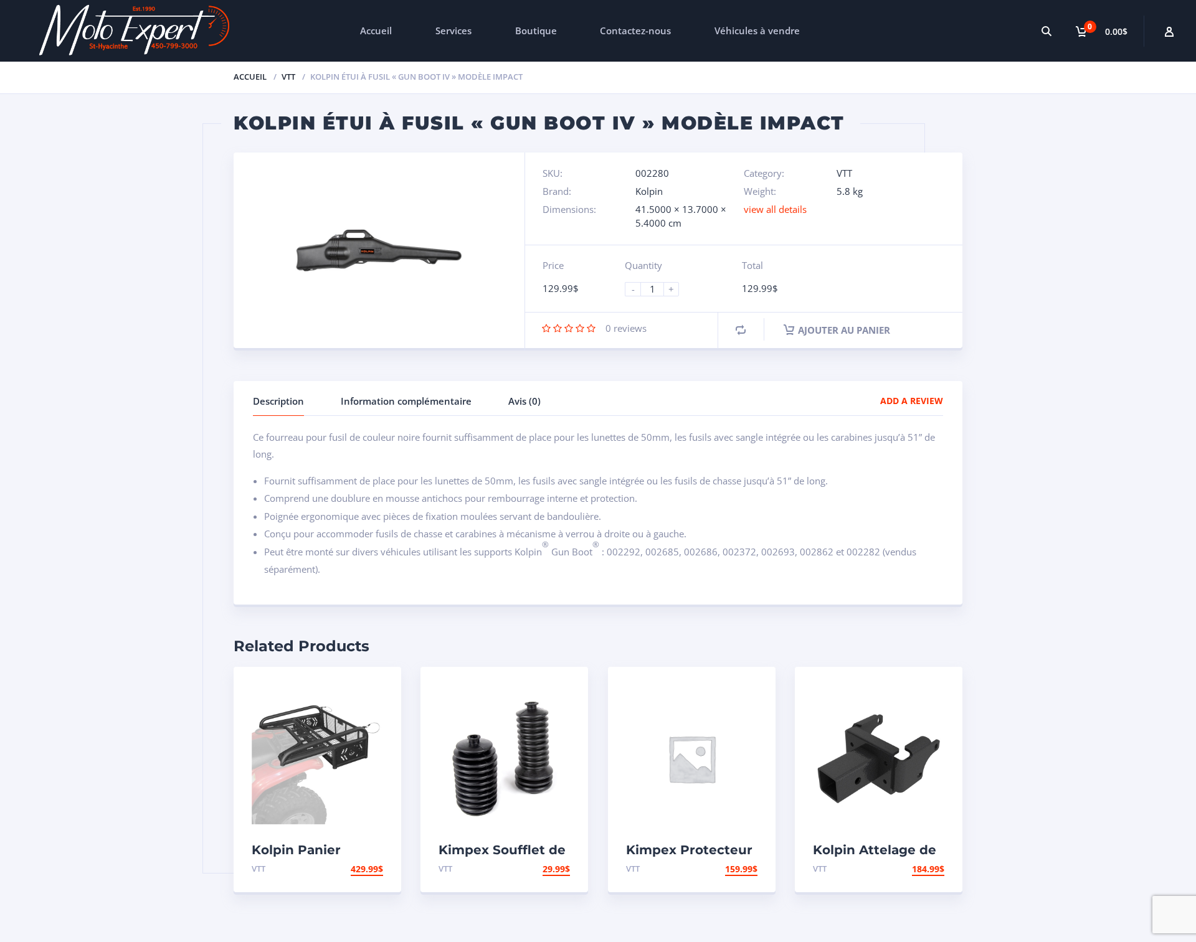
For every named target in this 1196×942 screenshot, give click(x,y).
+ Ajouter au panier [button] (335, 869)
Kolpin (649, 191)
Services (453, 30)
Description (278, 401)
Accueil (376, 30)
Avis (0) (524, 401)
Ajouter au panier (844, 330)
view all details (775, 209)
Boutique (536, 30)
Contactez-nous (635, 30)
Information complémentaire (406, 401)
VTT (288, 76)
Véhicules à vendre (757, 30)
